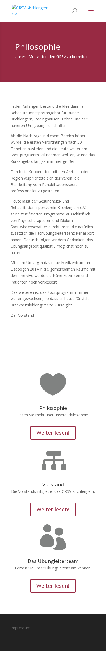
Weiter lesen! (53, 432)
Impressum (20, 627)
